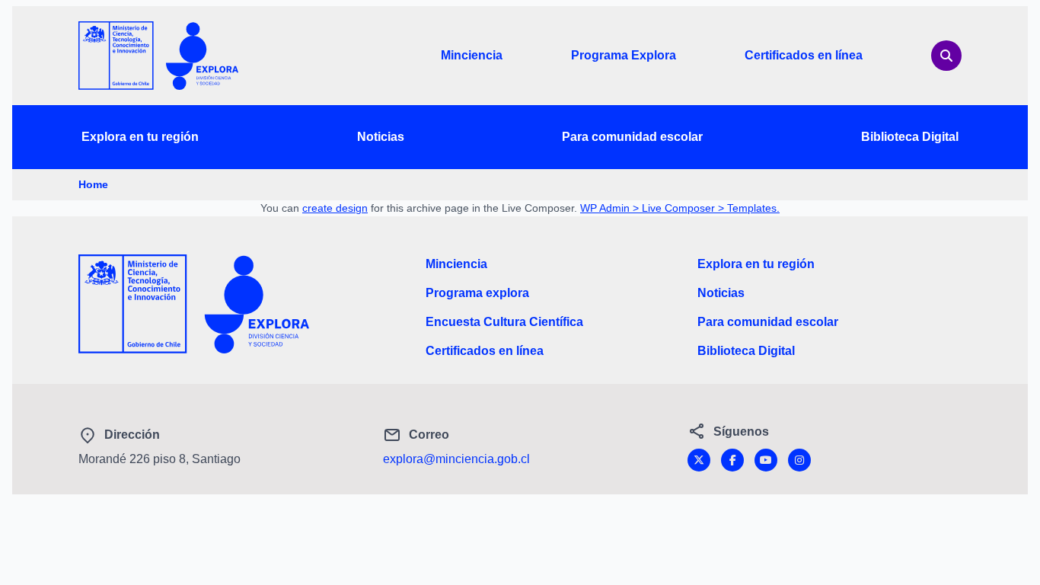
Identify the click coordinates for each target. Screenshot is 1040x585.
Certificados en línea (804, 55)
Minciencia (471, 55)
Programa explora (477, 292)
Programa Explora (623, 55)
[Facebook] (732, 460)
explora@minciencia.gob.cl (456, 458)
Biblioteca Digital (910, 136)
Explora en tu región (140, 136)
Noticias (380, 136)
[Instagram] (799, 460)
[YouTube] (765, 460)
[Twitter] (698, 460)
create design (335, 208)
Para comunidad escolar (632, 136)
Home (93, 184)
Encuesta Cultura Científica (504, 321)
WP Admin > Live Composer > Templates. (680, 208)
